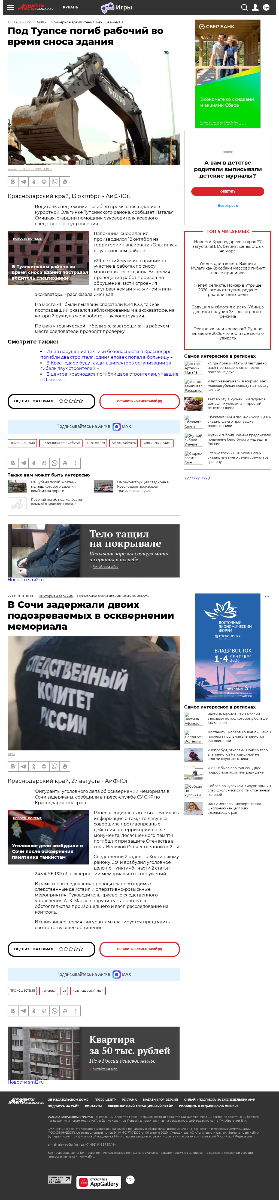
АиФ (11, 754)
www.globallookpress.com (30, 169)
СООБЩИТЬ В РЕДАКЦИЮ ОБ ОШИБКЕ (208, 1106)
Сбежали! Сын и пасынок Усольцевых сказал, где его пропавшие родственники (239, 421)
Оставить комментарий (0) (139, 401)
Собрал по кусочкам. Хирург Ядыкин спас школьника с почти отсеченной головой (239, 790)
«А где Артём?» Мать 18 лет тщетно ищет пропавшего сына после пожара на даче (237, 367)
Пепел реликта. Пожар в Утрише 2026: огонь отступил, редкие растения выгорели (228, 290)
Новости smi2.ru (26, 579)
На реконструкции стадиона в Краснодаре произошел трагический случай (143, 486)
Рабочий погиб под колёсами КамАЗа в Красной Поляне (56, 501)
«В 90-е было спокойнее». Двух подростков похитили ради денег (236, 770)
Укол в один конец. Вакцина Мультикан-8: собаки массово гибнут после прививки (228, 268)
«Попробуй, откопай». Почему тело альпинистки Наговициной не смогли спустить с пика (238, 754)
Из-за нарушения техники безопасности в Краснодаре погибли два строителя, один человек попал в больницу (106, 354)
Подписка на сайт (63, 1106)
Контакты (93, 1106)
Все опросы (228, 205)
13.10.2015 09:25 (20, 22)
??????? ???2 (197, 478)
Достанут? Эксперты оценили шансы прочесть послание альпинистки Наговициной (239, 736)
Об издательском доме (68, 1100)
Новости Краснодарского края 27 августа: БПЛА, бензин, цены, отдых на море (227, 246)
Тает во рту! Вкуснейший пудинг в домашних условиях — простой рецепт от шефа (237, 403)
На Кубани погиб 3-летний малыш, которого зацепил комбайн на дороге (54, 486)
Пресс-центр (105, 1100)
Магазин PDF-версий (160, 1100)
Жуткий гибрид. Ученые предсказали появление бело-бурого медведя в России (239, 439)
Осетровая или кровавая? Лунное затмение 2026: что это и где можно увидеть (228, 334)
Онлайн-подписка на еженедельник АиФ (219, 1100)
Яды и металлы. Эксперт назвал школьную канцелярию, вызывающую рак (234, 808)
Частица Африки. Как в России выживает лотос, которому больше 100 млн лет (238, 718)
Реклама (129, 1100)
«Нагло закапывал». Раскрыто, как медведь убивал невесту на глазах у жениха (238, 385)
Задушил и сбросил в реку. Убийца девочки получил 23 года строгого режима (228, 312)
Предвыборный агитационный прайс (140, 1106)
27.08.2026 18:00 (21, 596)
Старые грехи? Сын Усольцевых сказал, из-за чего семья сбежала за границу (238, 457)
